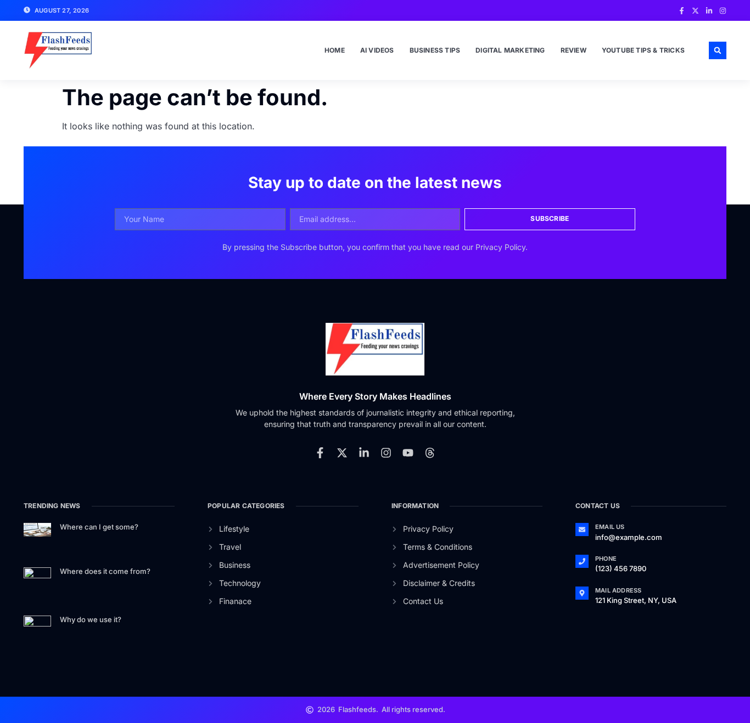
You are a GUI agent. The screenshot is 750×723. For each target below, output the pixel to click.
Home (334, 50)
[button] (717, 50)
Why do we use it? (90, 619)
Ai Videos (377, 50)
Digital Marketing (510, 50)
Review (573, 50)
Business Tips (435, 50)
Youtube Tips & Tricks (643, 50)
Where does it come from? (105, 571)
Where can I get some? (99, 526)
